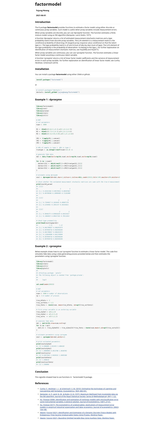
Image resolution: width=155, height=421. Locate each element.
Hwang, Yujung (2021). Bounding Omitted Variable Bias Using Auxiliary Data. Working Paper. (77, 418)
